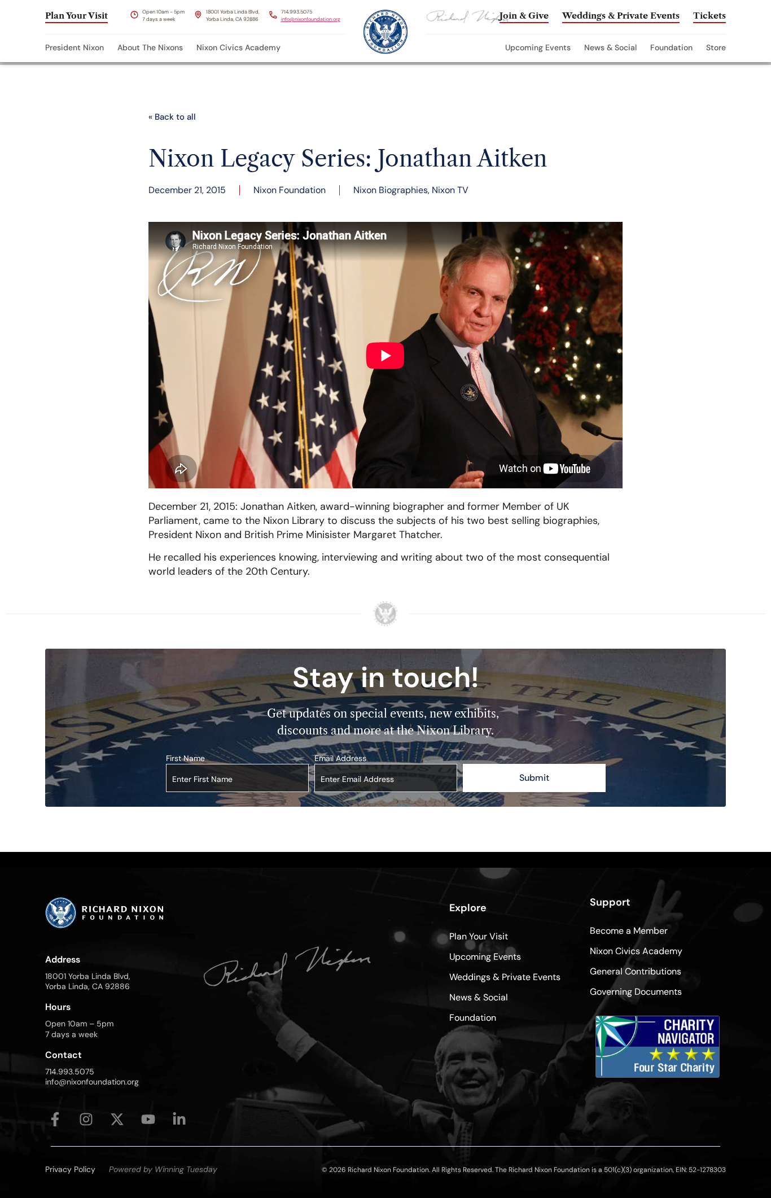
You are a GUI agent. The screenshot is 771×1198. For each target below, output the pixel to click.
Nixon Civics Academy (238, 47)
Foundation (671, 47)
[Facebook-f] (55, 1119)
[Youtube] (148, 1119)
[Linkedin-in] (179, 1119)
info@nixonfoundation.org (310, 19)
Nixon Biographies (390, 190)
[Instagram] (86, 1119)
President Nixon (74, 47)
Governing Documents (636, 992)
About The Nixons (150, 47)
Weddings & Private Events (504, 977)
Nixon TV (450, 190)
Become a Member (629, 931)
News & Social (610, 47)
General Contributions (635, 971)
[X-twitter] (117, 1119)
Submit (534, 778)
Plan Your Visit (478, 936)
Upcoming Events (538, 47)
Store (716, 47)
